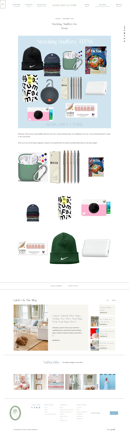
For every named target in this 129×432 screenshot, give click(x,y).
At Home (79, 407)
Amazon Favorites (82, 412)
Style (113, 300)
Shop (29, 5)
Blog (87, 5)
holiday (58, 18)
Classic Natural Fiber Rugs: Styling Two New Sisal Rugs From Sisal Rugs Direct (67, 319)
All (108, 300)
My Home (16, 5)
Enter (114, 413)
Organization (64, 416)
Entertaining (63, 420)
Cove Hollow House (103, 5)
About (46, 412)
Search (119, 5)
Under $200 (80, 418)
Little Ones (80, 414)
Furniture (79, 416)
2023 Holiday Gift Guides (66, 409)
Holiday (62, 414)
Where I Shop (41, 5)
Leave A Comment (56, 286)
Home (61, 407)
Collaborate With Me (50, 414)
